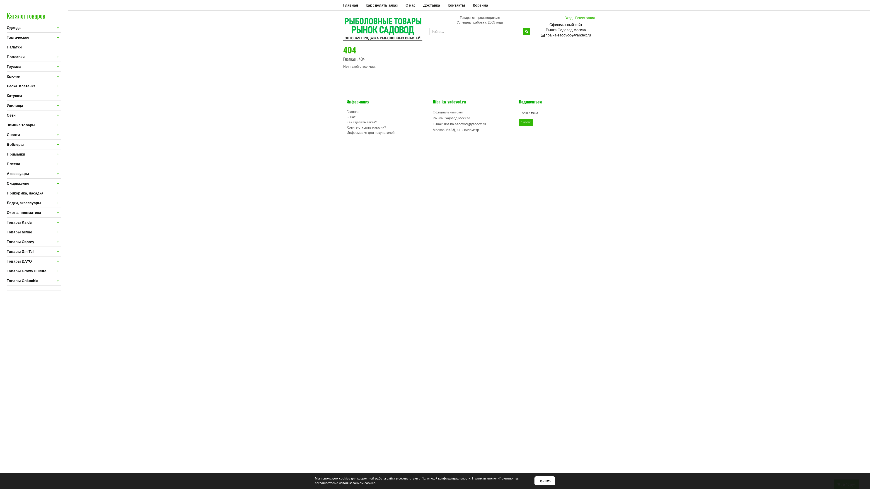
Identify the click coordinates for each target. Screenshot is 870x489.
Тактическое (18, 37)
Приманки (16, 154)
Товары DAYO (19, 261)
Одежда (14, 27)
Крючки (13, 76)
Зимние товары (21, 124)
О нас (411, 5)
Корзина (480, 5)
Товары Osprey (20, 241)
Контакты (456, 5)
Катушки (14, 95)
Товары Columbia (22, 280)
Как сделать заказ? (362, 122)
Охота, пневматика (24, 212)
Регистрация (585, 17)
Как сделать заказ (382, 5)
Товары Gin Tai (20, 251)
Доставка (431, 5)
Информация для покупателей (370, 132)
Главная (350, 5)
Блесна (13, 163)
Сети (11, 115)
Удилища (15, 105)
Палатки (14, 47)
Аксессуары (18, 173)
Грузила (14, 66)
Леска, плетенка (21, 86)
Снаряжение (18, 183)
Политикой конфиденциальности (445, 478)
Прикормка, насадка (25, 193)
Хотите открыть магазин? (366, 127)
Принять (545, 481)
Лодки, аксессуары (24, 202)
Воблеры (15, 144)
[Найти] (526, 31)
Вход (569, 17)
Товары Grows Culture (26, 270)
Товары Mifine (19, 232)
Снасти (13, 134)
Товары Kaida (19, 222)
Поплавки (16, 56)
